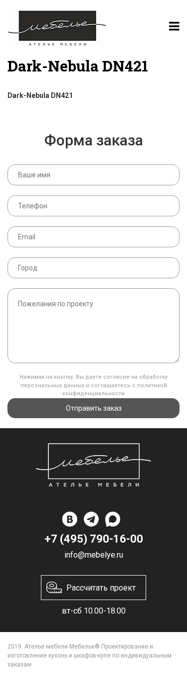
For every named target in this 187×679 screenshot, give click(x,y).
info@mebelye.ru (93, 555)
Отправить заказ (94, 408)
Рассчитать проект (101, 588)
